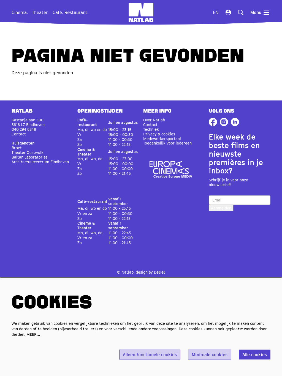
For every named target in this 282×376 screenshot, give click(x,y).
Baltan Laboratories (30, 157)
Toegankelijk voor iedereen (167, 143)
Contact (19, 134)
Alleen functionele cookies (150, 354)
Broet (17, 147)
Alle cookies (254, 354)
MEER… (33, 334)
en (216, 12)
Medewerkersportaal (162, 138)
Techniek (151, 129)
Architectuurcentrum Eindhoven (40, 161)
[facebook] (213, 122)
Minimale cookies (209, 354)
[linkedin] (235, 122)
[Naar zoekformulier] (241, 12)
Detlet (159, 272)
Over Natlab (154, 120)
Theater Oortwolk (28, 152)
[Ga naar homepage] (141, 12)
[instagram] (224, 122)
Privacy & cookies (159, 134)
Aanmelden (221, 208)
